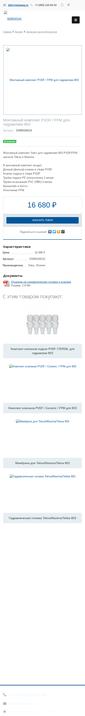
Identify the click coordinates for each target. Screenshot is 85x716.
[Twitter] (54, 231)
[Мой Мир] (63, 231)
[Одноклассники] (58, 231)
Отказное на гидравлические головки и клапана (41, 281)
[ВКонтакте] (50, 231)
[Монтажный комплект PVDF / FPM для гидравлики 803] (42, 79)
